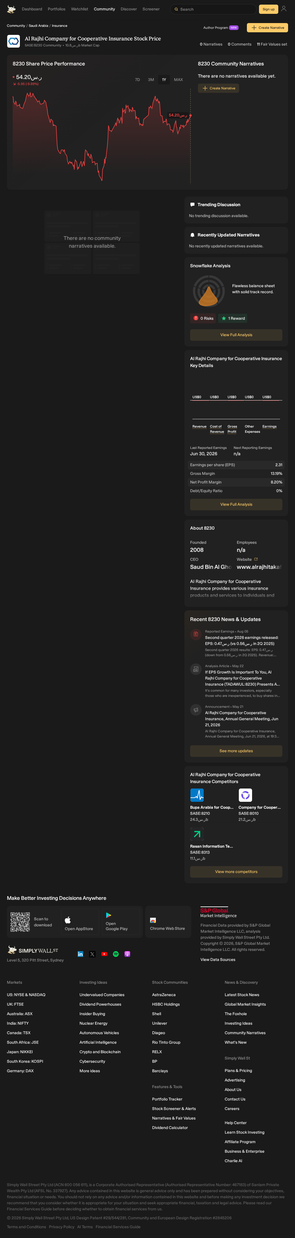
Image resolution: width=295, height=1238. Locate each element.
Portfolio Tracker (167, 1099)
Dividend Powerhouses (100, 1004)
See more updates (236, 750)
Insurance (59, 26)
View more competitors (236, 871)
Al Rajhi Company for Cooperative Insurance (79, 38)
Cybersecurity (92, 1061)
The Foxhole (236, 1013)
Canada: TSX (19, 1032)
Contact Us (235, 1099)
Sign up (269, 9)
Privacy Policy (61, 1226)
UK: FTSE (15, 1004)
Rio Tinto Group (166, 1042)
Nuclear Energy (93, 1023)
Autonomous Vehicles (99, 1032)
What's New (236, 1042)
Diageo (158, 1032)
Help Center (236, 1122)
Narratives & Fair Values (174, 1118)
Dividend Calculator (170, 1127)
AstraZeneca (164, 994)
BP (154, 1061)
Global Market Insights (245, 1004)
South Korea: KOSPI (25, 1061)
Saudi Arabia (38, 26)
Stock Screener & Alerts (174, 1108)
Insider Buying (92, 1013)
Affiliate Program (240, 1141)
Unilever (159, 1023)
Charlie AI (233, 1160)
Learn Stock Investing (244, 1132)
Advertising (235, 1080)
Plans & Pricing (238, 1070)
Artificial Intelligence (98, 1042)
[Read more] (236, 589)
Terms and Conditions (26, 1226)
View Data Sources (218, 959)
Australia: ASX (20, 1013)
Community (16, 26)
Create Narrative (271, 28)
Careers (232, 1108)
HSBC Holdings (166, 1004)
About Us (233, 1089)
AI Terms (85, 1226)
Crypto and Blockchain (100, 1051)
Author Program (220, 28)
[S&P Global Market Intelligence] (219, 912)
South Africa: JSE (23, 1042)
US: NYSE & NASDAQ (26, 994)
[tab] (137, 79)
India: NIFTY (18, 1023)
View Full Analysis (236, 334)
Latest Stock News (242, 994)
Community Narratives (245, 1032)
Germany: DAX (20, 1070)
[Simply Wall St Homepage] (11, 9)
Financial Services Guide (118, 1226)
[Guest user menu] (283, 9)
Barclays (160, 1070)
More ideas (90, 1070)
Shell (156, 1013)
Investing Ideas (238, 1023)
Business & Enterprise (244, 1151)
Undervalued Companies (102, 994)
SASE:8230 (33, 45)
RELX (157, 1051)
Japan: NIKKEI (20, 1051)
